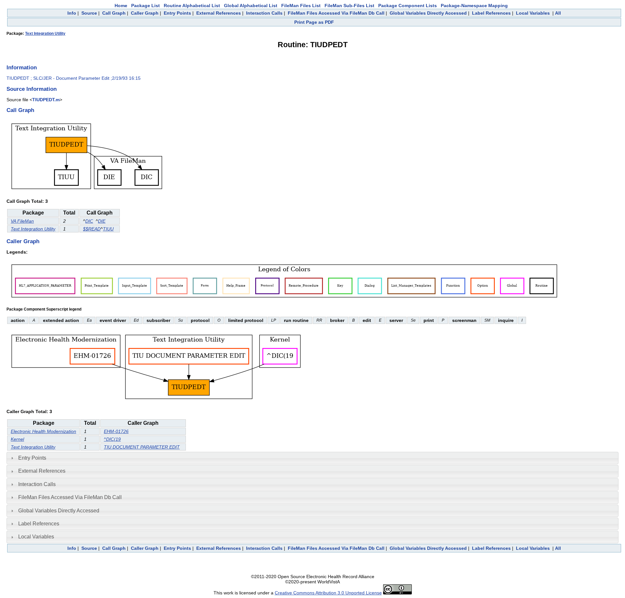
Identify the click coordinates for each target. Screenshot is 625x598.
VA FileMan (22, 221)
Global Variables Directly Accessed (428, 13)
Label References (491, 13)
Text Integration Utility (45, 33)
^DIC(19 (112, 439)
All (558, 13)
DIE (101, 221)
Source (89, 13)
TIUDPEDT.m (46, 99)
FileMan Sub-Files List (349, 5)
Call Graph (114, 13)
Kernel (17, 439)
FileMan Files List (301, 5)
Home (121, 5)
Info (71, 13)
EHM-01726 (116, 431)
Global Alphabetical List (250, 5)
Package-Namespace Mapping (474, 5)
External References (218, 13)
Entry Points (177, 13)
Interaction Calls (264, 13)
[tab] (312, 458)
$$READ (92, 228)
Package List (145, 5)
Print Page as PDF (314, 22)
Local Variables (533, 13)
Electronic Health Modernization (43, 431)
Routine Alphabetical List (192, 5)
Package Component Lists (407, 5)
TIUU (108, 228)
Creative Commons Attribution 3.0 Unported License (328, 592)
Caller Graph (145, 13)
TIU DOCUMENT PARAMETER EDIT (142, 447)
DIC (89, 221)
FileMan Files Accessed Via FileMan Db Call (336, 13)
